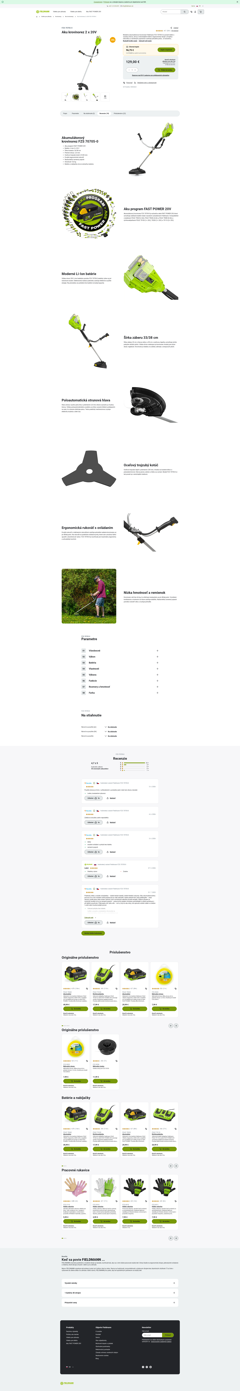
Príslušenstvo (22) (120, 113)
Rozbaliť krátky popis (130, 41)
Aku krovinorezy (69, 16)
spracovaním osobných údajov (161, 1341)
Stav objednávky (101, 1340)
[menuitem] (59, 12)
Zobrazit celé (88, 918)
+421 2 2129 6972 (114, 6)
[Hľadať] (184, 12)
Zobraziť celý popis (145, 41)
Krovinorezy (58, 16)
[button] (165, 70)
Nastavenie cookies (102, 1355)
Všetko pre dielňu (72, 1340)
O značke (99, 1331)
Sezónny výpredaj (72, 1331)
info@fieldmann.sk (127, 6)
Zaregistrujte (98, 2)
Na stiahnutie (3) (89, 113)
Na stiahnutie (112, 727)
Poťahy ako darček (72, 1334)
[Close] (237, 2)
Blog (97, 1358)
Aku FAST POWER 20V (73, 1343)
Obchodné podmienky (103, 1346)
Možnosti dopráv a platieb (104, 1343)
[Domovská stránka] (37, 16)
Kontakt (98, 1334)
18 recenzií (174, 31)
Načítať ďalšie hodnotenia (93, 933)
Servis (193, 6)
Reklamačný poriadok (103, 1349)
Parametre (75, 113)
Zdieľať (176, 28)
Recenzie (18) (104, 113)
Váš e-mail (145, 1331)
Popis (65, 113)
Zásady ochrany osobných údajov (107, 1352)
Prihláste (106, 2)
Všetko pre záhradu (46, 16)
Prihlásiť (168, 1335)
